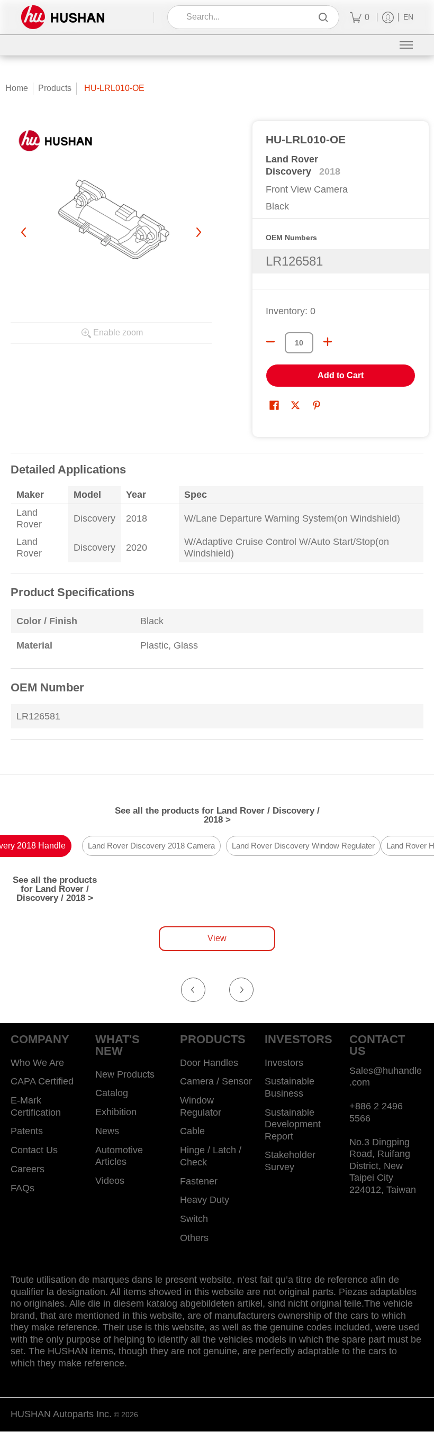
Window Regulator (200, 1106)
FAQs (22, 1188)
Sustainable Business (289, 1087)
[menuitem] (359, 17)
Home (16, 88)
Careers (27, 1169)
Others (194, 1238)
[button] (274, 406)
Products (54, 88)
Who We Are (37, 1062)
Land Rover (292, 159)
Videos (109, 1180)
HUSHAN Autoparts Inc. (61, 1414)
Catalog (111, 1093)
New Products (125, 1074)
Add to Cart (341, 375)
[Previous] (24, 232)
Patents (27, 1131)
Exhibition (116, 1112)
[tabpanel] (217, 603)
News (107, 1131)
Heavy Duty (204, 1199)
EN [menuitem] (408, 17)
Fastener (199, 1181)
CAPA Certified (42, 1081)
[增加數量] (327, 341)
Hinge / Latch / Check (210, 1156)
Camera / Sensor (216, 1081)
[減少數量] (270, 341)
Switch (194, 1219)
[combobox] (246, 17)
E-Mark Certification (36, 1106)
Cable (192, 1131)
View (217, 938)
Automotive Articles (119, 1156)
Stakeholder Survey (290, 1161)
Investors (284, 1062)
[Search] (323, 17)
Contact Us (34, 1150)
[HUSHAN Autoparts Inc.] (62, 17)
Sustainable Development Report (293, 1124)
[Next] (198, 232)
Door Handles (209, 1062)
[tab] (151, 846)
